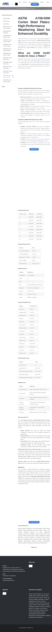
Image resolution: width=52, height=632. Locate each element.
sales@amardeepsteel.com (8, 580)
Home (18, 8)
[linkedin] (38, 550)
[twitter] (30, 550)
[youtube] (35, 550)
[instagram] (32, 550)
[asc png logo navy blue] (5, 3)
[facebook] (27, 550)
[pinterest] (40, 550)
